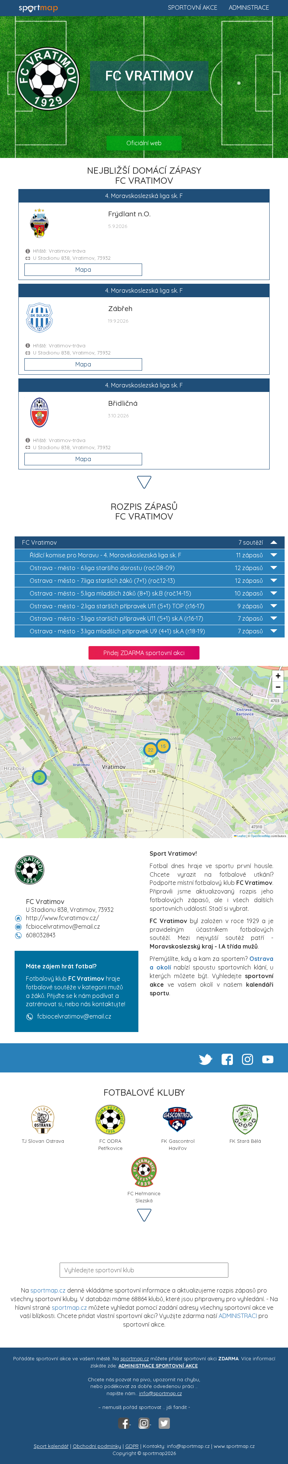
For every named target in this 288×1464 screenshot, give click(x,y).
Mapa (83, 269)
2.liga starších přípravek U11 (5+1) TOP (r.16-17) (146, 606)
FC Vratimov (142, 542)
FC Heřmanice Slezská (144, 1196)
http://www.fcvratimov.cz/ (62, 918)
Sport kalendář (51, 1446)
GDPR (132, 1446)
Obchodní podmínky (97, 1446)
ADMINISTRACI (238, 1316)
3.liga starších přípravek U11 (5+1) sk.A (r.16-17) (146, 618)
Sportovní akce (193, 7)
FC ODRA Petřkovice (110, 1144)
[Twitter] (164, 1422)
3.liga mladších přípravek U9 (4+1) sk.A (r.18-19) (146, 631)
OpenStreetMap (260, 836)
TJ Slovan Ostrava (43, 1141)
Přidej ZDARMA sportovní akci (144, 653)
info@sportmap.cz (160, 1393)
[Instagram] (144, 1422)
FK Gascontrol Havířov (178, 1144)
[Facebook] (124, 1422)
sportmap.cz (48, 1290)
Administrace (249, 7)
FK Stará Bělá (245, 1141)
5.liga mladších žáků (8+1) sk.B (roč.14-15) (146, 593)
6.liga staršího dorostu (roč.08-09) (146, 568)
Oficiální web (144, 143)
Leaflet (241, 836)
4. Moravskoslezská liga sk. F (146, 555)
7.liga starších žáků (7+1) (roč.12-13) (146, 580)
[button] (39, 777)
